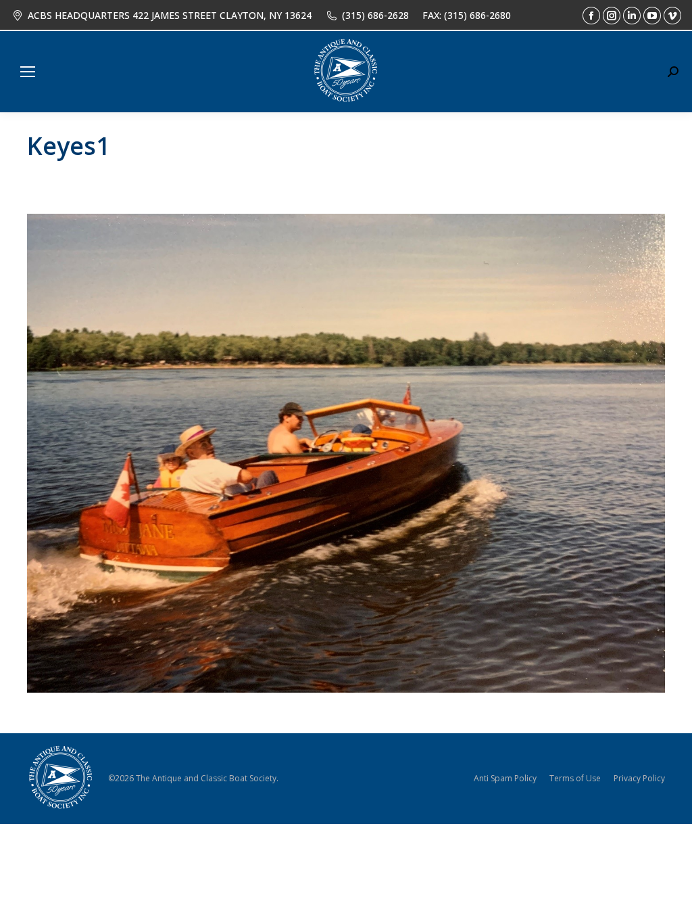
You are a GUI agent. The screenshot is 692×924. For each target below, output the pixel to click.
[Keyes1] (346, 453)
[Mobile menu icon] (28, 71)
